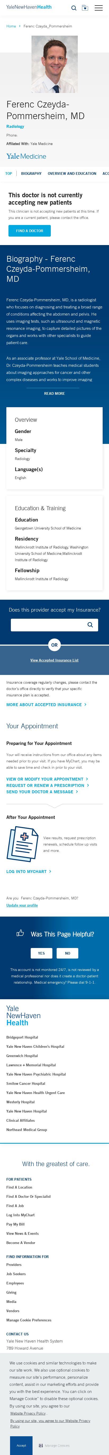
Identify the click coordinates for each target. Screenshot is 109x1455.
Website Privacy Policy (28, 1413)
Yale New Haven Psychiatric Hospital (36, 1074)
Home (11, 26)
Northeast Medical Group (26, 1129)
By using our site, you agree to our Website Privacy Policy (50, 1423)
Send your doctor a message (39, 792)
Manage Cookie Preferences (28, 1320)
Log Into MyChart (26, 871)
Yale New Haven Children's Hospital (35, 1046)
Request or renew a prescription (45, 785)
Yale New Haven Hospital (26, 1111)
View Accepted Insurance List (54, 660)
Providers (13, 1264)
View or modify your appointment (44, 779)
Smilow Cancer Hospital (25, 1083)
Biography (31, 173)
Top (8, 173)
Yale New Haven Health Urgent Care (35, 1092)
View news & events (22, 1233)
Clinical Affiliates (20, 1120)
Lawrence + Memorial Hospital (31, 1065)
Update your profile (22, 905)
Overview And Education (72, 173)
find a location (19, 1187)
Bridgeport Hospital (22, 1037)
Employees (15, 1283)
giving (11, 1292)
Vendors (12, 1310)
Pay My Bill (15, 1224)
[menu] (99, 8)
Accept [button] (21, 1445)
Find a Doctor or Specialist (28, 1196)
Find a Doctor (29, 230)
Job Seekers (16, 1273)
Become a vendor (20, 1242)
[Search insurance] (92, 625)
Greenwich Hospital (22, 1055)
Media (11, 1301)
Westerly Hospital (20, 1102)
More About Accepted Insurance (44, 704)
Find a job (15, 1205)
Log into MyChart (20, 1215)
